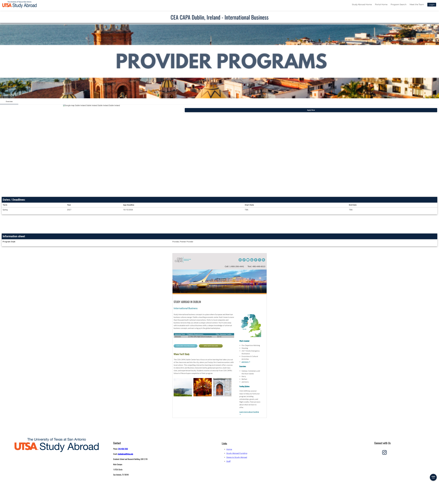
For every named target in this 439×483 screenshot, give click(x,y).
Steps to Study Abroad (236, 457)
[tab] (9, 101)
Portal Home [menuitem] (381, 4)
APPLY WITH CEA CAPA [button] (211, 346)
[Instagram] (384, 453)
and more (245, 362)
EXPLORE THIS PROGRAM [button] (185, 346)
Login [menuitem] (432, 4)
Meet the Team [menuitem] (417, 4)
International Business (186, 308)
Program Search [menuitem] (398, 4)
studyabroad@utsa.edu (125, 454)
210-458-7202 (123, 448)
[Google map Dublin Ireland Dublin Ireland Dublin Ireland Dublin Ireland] (91, 150)
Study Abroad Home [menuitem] (362, 4)
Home (229, 449)
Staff (228, 461)
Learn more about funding (249, 412)
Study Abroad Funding (236, 453)
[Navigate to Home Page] (19, 4)
